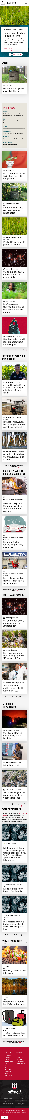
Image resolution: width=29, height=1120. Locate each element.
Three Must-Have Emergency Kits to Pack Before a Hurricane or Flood (14, 1034)
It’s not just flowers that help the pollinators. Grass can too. (14, 34)
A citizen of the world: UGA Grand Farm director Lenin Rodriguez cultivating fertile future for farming (14, 389)
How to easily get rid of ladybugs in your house (14, 138)
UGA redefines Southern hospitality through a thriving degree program (13, 544)
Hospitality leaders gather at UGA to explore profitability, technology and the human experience (12, 507)
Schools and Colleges (7, 1098)
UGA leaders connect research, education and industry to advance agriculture (13, 274)
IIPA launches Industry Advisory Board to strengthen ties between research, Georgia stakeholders (14, 424)
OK (4, 1117)
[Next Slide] (21, 54)
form (10, 1113)
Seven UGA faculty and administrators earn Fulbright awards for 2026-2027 (13, 688)
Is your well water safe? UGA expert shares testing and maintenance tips (13, 210)
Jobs (6, 1063)
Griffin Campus (21, 1063)
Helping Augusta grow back (12, 765)
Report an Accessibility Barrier (8, 1104)
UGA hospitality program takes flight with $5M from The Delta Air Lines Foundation (13, 580)
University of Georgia (14, 1088)
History (7, 1059)
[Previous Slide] (13, 54)
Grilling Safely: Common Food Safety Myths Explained (14, 971)
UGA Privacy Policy (21, 1101)
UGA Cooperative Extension (20, 1057)
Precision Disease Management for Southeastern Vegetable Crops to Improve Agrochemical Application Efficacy (13, 925)
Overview (7, 1057)
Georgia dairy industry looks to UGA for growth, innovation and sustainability (13, 457)
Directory (21, 1098)
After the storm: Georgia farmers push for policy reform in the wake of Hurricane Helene (14, 795)
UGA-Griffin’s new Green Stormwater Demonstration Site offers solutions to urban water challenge (13, 308)
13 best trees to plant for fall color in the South (14, 133)
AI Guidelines (8, 1075)
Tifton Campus (20, 1061)
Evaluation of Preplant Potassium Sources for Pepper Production (13, 890)
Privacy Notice (5, 1112)
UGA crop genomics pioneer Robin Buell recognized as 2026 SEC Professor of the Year (14, 655)
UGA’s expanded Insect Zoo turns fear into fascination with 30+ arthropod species (14, 176)
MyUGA (7, 1100)
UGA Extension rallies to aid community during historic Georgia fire (12, 735)
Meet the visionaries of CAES (10, 144)
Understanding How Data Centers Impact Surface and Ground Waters (14, 1002)
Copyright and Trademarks (7, 1101)
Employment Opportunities (21, 1100)
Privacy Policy (8, 1069)
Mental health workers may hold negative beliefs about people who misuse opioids (14, 342)
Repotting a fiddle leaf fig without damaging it (14, 128)
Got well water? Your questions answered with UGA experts (13, 89)
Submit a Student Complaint (21, 1104)
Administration (9, 1061)
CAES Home (8, 1055)
